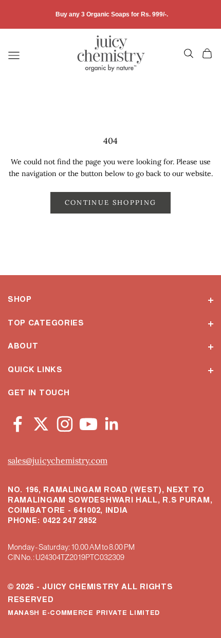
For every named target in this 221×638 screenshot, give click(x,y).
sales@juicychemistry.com (57, 460)
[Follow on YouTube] (88, 422)
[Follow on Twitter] (41, 422)
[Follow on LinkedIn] (112, 422)
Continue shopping (111, 202)
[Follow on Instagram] (65, 422)
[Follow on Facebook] (17, 422)
